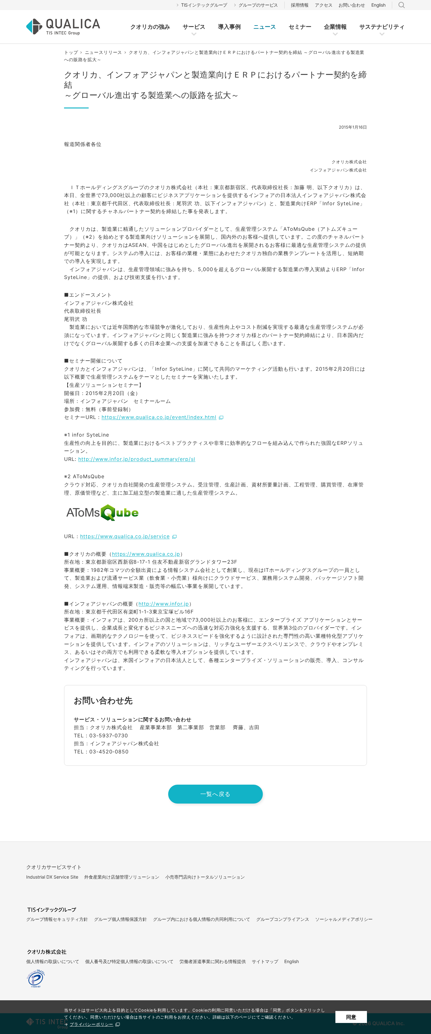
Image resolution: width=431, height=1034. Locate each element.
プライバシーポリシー (91, 1024)
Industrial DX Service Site (52, 877)
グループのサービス (258, 5)
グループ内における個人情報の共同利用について (201, 919)
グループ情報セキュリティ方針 (57, 919)
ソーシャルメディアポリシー (344, 919)
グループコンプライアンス (282, 919)
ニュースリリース (103, 52)
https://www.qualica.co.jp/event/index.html (159, 417)
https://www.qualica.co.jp (146, 554)
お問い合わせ (352, 5)
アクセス (324, 5)
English (378, 5)
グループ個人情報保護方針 (120, 919)
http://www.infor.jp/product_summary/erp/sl (136, 459)
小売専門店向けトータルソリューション (205, 877)
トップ (71, 52)
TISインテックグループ (204, 5)
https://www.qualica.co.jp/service (125, 536)
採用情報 (300, 5)
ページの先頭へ (380, 853)
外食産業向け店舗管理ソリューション (121, 877)
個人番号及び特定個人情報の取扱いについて (129, 961)
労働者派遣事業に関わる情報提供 (213, 961)
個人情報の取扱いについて (52, 961)
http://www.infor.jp (164, 604)
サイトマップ (265, 961)
